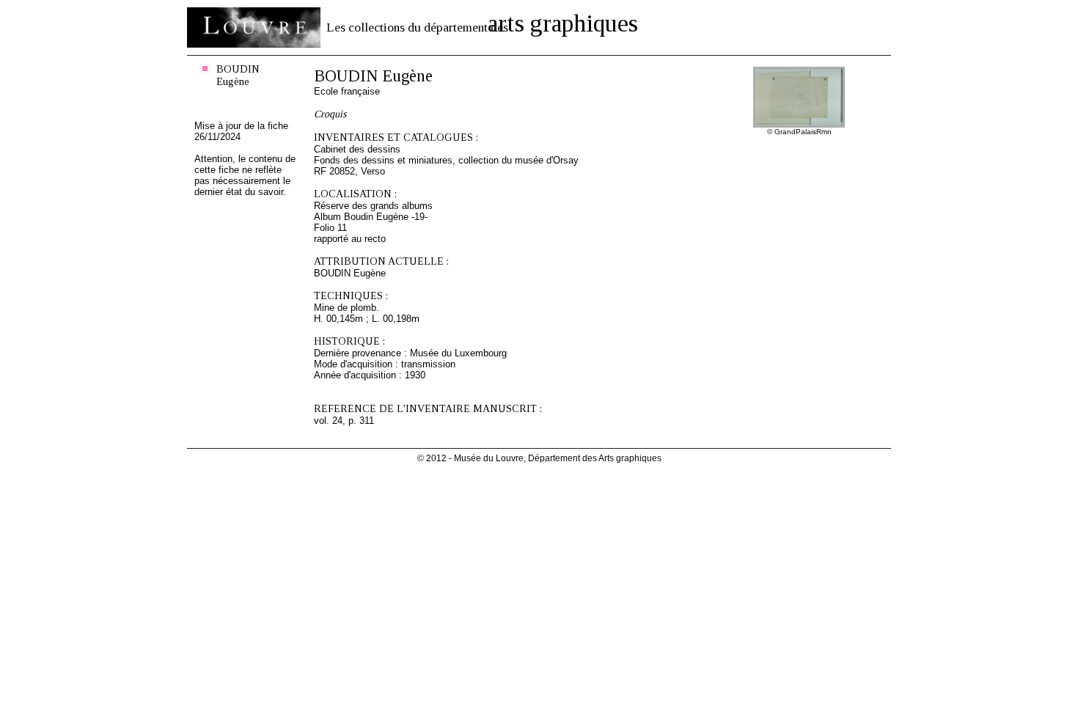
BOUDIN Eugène (238, 75)
